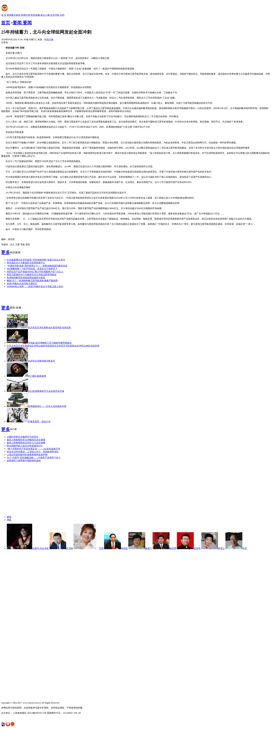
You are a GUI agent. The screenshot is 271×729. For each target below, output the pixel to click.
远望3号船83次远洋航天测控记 (22, 283)
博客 (9, 520)
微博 (9, 517)
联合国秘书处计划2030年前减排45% (24, 446)
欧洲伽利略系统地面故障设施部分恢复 (26, 277)
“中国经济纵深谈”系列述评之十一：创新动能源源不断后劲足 (37, 266)
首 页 (3, 15)
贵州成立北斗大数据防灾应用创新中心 (26, 263)
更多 (5, 252)
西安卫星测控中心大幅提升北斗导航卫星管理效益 (31, 274)
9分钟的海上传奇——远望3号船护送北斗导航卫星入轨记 (35, 286)
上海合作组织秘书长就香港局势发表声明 (27, 454)
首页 (5, 22)
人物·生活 (50, 15)
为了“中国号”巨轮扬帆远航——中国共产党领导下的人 (34, 457)
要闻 (9, 15)
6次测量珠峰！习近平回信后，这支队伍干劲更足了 (32, 269)
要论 (13, 15)
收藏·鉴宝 (40, 15)
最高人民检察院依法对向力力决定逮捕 (26, 443)
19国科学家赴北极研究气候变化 (22, 437)
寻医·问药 (60, 15)
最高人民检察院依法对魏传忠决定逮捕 (26, 440)
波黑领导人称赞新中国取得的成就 (24, 460)
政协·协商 (21, 15)
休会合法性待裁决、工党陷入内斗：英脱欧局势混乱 (33, 451)
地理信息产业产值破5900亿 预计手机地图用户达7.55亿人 (35, 271)
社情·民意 (30, 15)
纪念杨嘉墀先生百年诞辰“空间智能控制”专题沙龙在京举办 (36, 260)
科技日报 (48, 39)
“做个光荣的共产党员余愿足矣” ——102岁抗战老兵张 (33, 448)
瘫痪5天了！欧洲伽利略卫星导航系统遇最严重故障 (32, 280)
